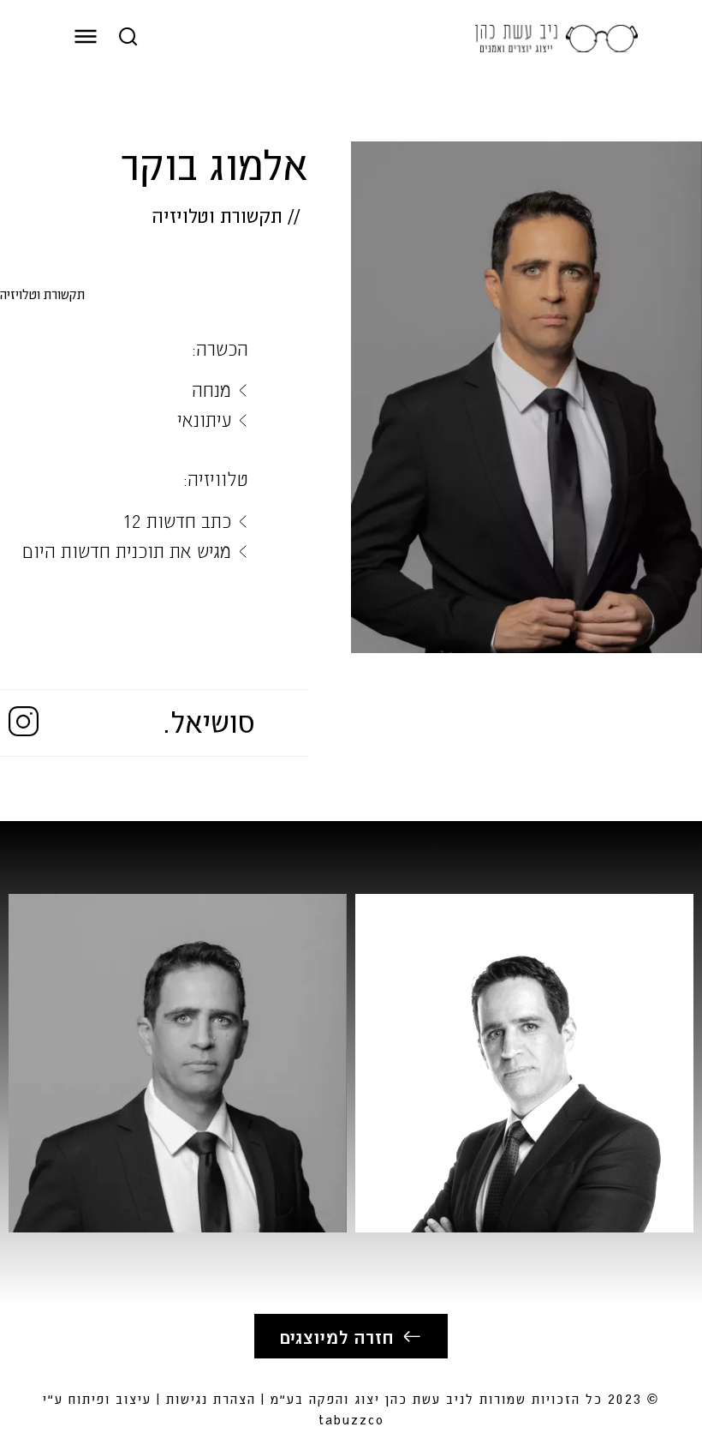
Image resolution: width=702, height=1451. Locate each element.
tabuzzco (351, 1419)
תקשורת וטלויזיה (217, 215)
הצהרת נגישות (211, 1398)
